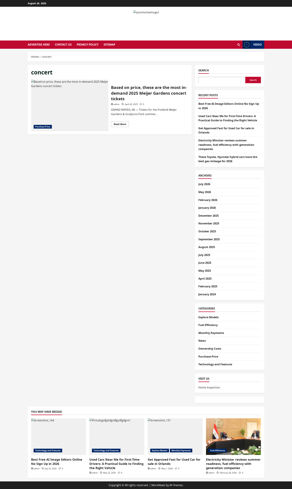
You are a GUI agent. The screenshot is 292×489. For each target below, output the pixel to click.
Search (203, 70)
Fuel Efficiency (208, 325)
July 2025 (204, 255)
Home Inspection (209, 387)
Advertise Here (39, 44)
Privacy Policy (88, 44)
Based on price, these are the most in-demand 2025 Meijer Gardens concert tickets (69, 105)
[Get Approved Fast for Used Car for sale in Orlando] (175, 436)
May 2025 (204, 271)
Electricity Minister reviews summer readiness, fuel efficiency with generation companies (226, 145)
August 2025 (206, 247)
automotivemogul (146, 24)
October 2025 (207, 231)
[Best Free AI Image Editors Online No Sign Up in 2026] (58, 436)
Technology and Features (215, 364)
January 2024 (207, 294)
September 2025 (209, 239)
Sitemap (109, 44)
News (202, 341)
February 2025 (207, 286)
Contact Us (63, 44)
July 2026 (204, 184)
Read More (121, 124)
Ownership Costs (209, 348)
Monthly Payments (211, 333)
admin (116, 104)
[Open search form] (238, 44)
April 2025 (205, 278)
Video (257, 44)
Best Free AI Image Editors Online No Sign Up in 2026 (56, 461)
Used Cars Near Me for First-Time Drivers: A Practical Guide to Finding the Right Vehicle (116, 463)
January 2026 (207, 208)
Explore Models (208, 317)
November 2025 (208, 223)
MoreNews (158, 485)
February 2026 (207, 200)
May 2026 (204, 192)
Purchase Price (42, 126)
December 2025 (208, 216)
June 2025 (204, 263)
